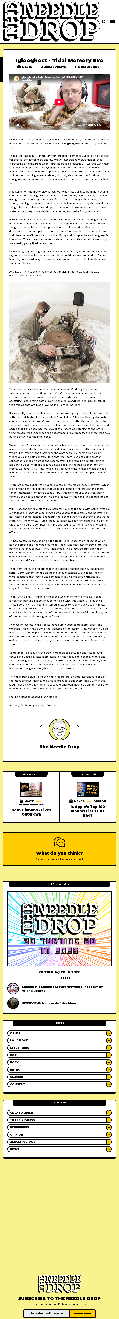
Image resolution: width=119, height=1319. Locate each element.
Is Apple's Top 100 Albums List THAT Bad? (88, 811)
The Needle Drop (88, 67)
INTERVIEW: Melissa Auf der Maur (49, 1003)
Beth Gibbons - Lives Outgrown (31, 812)
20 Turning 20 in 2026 (60, 972)
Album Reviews (53, 67)
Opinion (99, 801)
